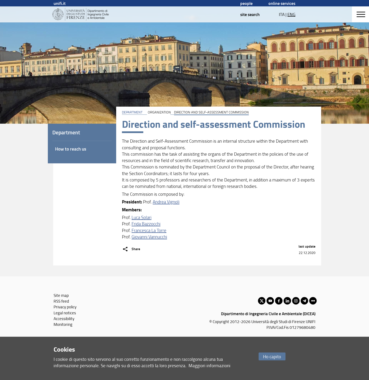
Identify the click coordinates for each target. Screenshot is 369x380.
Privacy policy (65, 307)
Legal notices (65, 313)
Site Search (250, 14)
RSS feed (61, 301)
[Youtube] (270, 301)
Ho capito (272, 356)
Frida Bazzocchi (146, 223)
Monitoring (63, 324)
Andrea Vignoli (166, 202)
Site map (61, 295)
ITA (282, 14)
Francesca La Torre (149, 230)
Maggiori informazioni (209, 365)
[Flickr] (313, 301)
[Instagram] (296, 301)
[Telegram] (304, 301)
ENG (291, 14)
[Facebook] (279, 301)
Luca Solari (141, 217)
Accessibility (64, 318)
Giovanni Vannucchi (149, 237)
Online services (281, 3)
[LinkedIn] (287, 301)
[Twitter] (261, 301)
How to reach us (70, 149)
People (246, 3)
